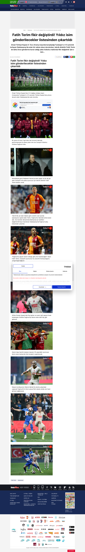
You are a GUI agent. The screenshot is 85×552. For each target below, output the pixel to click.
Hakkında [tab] (65, 271)
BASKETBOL (57, 9)
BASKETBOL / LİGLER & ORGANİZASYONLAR (30, 504)
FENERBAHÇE (29, 9)
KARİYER (53, 498)
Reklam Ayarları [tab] (50, 271)
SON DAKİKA (71, 550)
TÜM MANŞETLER (14, 496)
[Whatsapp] (74, 57)
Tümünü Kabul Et (61, 287)
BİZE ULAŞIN (53, 503)
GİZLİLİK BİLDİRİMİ (42, 501)
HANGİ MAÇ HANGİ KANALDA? (15, 503)
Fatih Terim (13, 480)
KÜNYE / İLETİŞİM (42, 499)
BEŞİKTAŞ (22, 9)
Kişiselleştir (41, 287)
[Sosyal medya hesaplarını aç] (71, 2)
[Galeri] (69, 2)
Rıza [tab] (20, 271)
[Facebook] (64, 57)
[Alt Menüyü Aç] (19, 6)
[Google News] (58, 57)
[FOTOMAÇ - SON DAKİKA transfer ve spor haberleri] (14, 6)
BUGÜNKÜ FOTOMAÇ (56, 500)
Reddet (23, 266)
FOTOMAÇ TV (54, 496)
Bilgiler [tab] (35, 271)
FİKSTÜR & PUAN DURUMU (28, 501)
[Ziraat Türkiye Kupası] (74, 2)
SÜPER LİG (26, 498)
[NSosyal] (69, 57)
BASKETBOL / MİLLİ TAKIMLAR (42, 494)
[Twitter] (67, 57)
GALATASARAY (37, 9)
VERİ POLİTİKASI (42, 504)
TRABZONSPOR (45, 9)
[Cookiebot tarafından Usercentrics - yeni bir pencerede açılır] (65, 267)
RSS (39, 497)
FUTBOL (52, 9)
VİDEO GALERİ (71, 9)
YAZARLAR (12, 498)
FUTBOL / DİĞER (28, 493)
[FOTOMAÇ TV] (66, 2)
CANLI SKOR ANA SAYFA (13, 2)
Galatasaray (30, 30)
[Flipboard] (71, 57)
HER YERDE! (24, 487)
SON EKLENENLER (15, 9)
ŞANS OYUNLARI (28, 496)
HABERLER (64, 9)
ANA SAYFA (13, 493)
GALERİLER (54, 493)
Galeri (24, 30)
